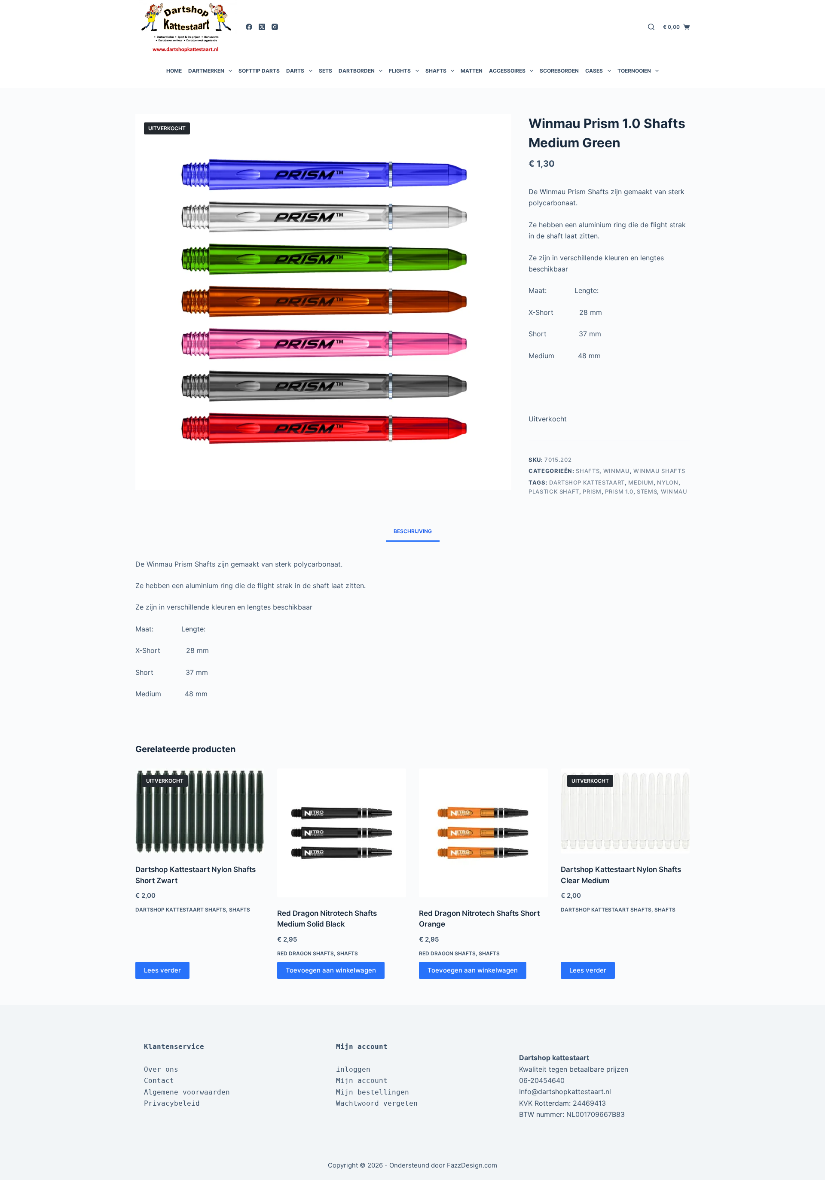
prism (592, 491)
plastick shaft (554, 491)
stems (647, 491)
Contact (159, 1080)
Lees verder (162, 970)
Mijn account (362, 1080)
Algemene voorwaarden (187, 1092)
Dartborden (357, 70)
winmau (674, 491)
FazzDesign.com (472, 1165)
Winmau (616, 470)
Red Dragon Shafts (305, 953)
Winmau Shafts (659, 470)
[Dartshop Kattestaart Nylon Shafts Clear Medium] (625, 811)
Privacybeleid (172, 1103)
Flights (400, 70)
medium (641, 482)
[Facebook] (249, 27)
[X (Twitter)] (262, 27)
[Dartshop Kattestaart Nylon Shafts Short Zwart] (199, 811)
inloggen (353, 1069)
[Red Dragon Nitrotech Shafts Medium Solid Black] (341, 832)
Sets (325, 70)
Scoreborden (559, 70)
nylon (667, 482)
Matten (472, 70)
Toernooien (634, 70)
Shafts (435, 70)
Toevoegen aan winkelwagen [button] (331, 970)
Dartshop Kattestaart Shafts (180, 909)
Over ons (161, 1069)
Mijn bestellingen (372, 1092)
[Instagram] (275, 27)
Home (174, 70)
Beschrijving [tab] (413, 531)
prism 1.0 (619, 491)
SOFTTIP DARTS (259, 70)
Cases (594, 70)
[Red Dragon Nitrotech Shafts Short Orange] (483, 832)
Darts (295, 70)
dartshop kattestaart (587, 482)
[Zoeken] (651, 27)
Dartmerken (206, 70)
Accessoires (507, 70)
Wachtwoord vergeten (377, 1103)
